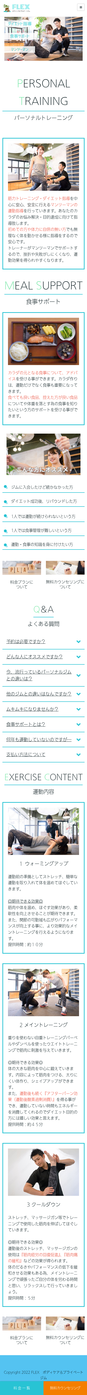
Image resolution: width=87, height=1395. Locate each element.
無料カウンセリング (65, 1388)
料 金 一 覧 (22, 1388)
